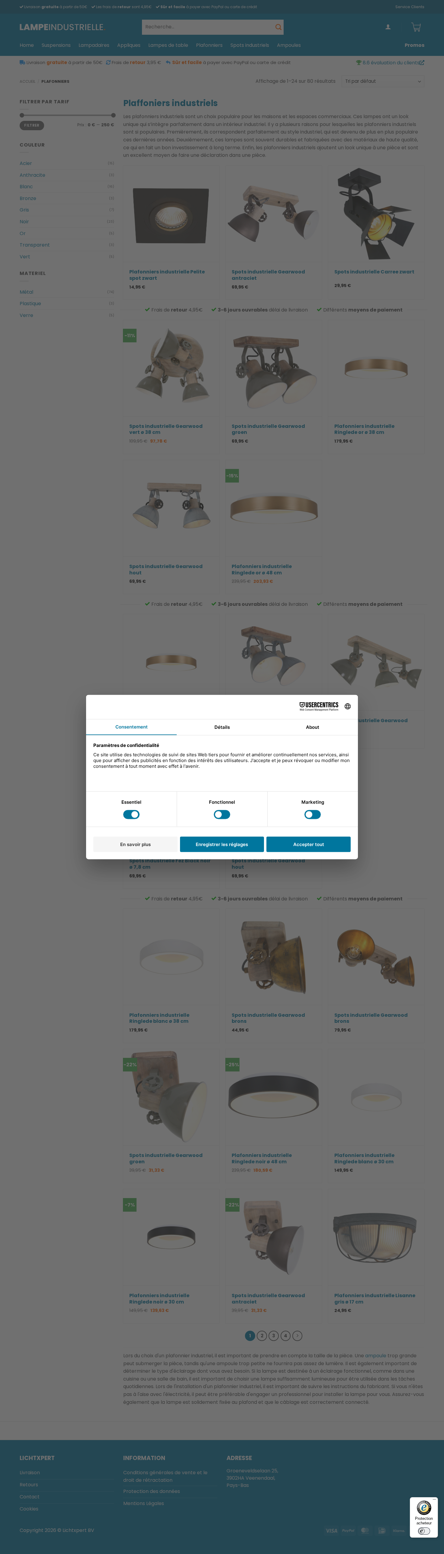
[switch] (424, 1531)
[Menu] (434, 1500)
